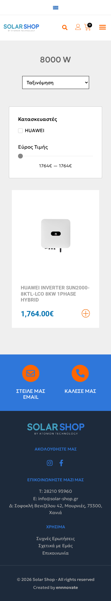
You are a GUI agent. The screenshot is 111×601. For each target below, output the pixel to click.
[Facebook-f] (61, 463)
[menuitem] (55, 7)
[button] (102, 27)
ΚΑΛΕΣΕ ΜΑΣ (80, 391)
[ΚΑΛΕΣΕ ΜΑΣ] (80, 373)
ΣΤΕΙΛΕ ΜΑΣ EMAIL (30, 394)
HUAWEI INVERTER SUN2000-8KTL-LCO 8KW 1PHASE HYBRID (55, 294)
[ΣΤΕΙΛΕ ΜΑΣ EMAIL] (30, 373)
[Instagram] (50, 463)
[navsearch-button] (65, 27)
